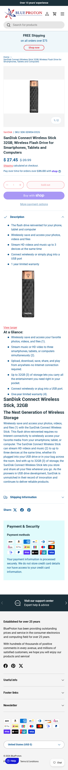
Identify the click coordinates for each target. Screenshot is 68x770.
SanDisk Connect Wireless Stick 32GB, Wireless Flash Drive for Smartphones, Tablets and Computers (32, 61)
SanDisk (7, 132)
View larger (10, 327)
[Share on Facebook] (21, 509)
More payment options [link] (34, 204)
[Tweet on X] (15, 509)
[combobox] (34, 24)
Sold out (45, 185)
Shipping (8, 165)
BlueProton (16, 756)
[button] (55, 14)
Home (6, 57)
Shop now (34, 47)
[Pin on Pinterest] (28, 509)
